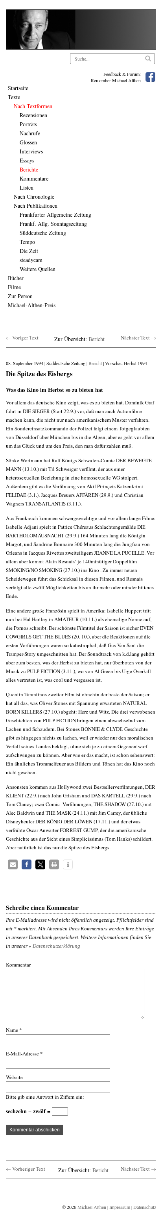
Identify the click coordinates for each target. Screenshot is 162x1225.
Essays (27, 160)
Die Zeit (29, 251)
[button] (13, 864)
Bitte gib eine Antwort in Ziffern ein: (45, 1096)
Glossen (28, 142)
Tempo (27, 241)
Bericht (96, 339)
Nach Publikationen (35, 205)
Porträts (28, 124)
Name (14, 1029)
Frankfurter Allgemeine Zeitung (55, 214)
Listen (26, 187)
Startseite (18, 88)
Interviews (31, 151)
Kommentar (18, 964)
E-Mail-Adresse (24, 1053)
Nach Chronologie (34, 196)
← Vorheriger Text (25, 1168)
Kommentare (34, 178)
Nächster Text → (138, 337)
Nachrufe (30, 133)
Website (14, 1077)
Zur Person (20, 296)
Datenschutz (144, 1207)
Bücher (16, 278)
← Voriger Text (22, 337)
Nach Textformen (33, 106)
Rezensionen (33, 115)
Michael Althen (91, 1207)
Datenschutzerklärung (56, 946)
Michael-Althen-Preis (31, 305)
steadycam (31, 260)
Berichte (29, 169)
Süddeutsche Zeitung (43, 232)
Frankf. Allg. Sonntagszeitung (53, 223)
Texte (14, 97)
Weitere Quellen (37, 269)
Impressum (119, 1207)
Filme (14, 287)
